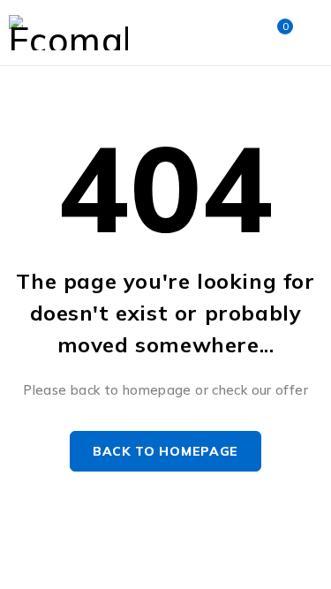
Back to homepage (165, 451)
